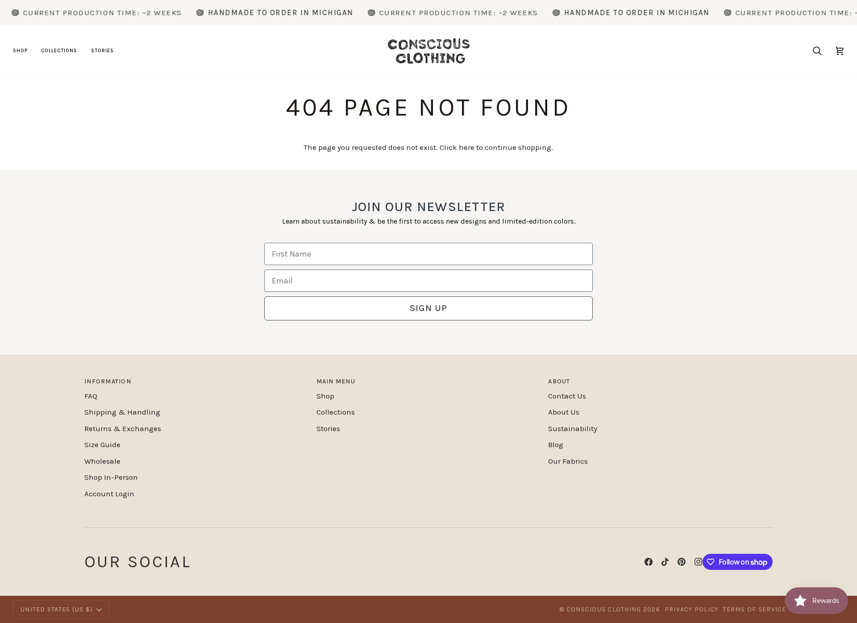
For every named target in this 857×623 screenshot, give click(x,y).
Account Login (109, 493)
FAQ (90, 395)
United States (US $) (57, 609)
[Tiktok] (665, 562)
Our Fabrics (568, 461)
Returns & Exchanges (122, 428)
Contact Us (567, 395)
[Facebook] (649, 562)
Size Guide (102, 444)
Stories (328, 428)
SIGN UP (428, 308)
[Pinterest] (682, 562)
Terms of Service (754, 609)
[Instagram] (699, 562)
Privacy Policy (692, 609)
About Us (563, 411)
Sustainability (572, 428)
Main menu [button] (335, 381)
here (466, 147)
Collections (335, 411)
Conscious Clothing (603, 609)
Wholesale (102, 461)
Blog (555, 444)
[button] (23, 51)
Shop (325, 395)
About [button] (559, 381)
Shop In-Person (111, 477)
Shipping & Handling (122, 411)
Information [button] (107, 381)
